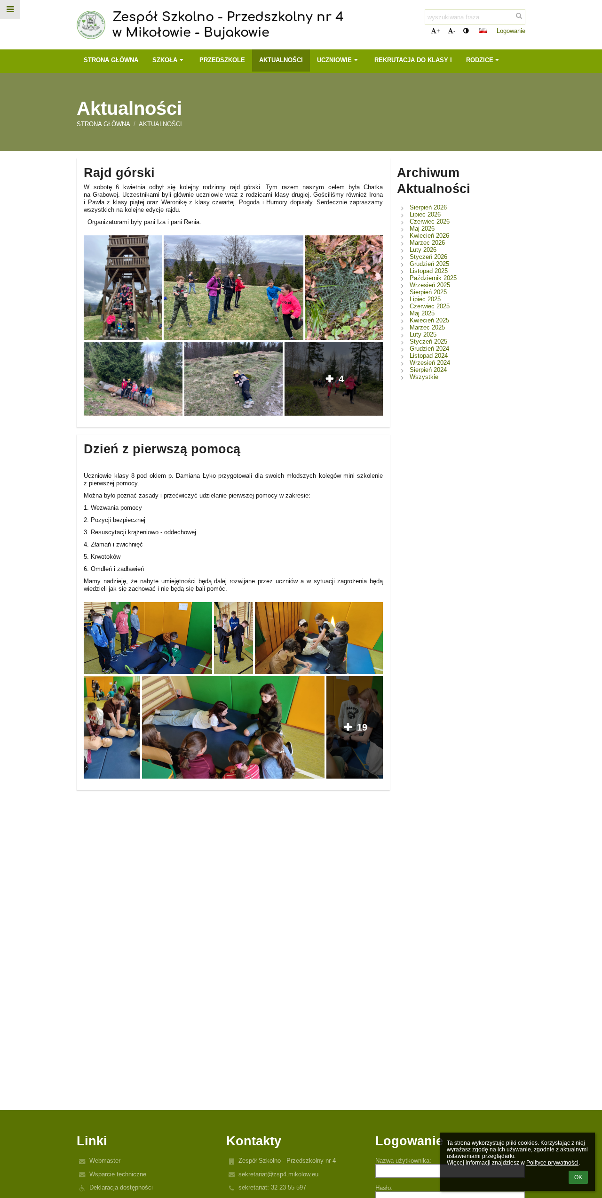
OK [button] (578, 1177)
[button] (466, 31)
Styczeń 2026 (428, 256)
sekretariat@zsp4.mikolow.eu (278, 1174)
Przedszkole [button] (222, 60)
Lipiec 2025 (425, 299)
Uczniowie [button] (334, 60)
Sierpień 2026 (428, 207)
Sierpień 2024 (428, 369)
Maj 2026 (422, 228)
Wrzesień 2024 (430, 362)
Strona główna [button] (111, 60)
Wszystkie (424, 376)
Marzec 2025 (427, 327)
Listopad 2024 (429, 355)
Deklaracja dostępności (121, 1187)
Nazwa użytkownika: (403, 1160)
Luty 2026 (423, 249)
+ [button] (438, 30)
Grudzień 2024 (429, 348)
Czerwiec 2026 (430, 221)
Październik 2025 (433, 277)
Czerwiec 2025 (430, 306)
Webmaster (104, 1160)
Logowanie (511, 30)
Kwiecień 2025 (429, 320)
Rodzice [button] (479, 60)
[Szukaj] (519, 16)
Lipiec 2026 (425, 214)
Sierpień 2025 (428, 292)
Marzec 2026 (427, 242)
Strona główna (103, 124)
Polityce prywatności (552, 1162)
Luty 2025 (423, 334)
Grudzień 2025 (429, 263)
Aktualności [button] (281, 60)
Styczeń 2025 (428, 341)
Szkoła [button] (164, 60)
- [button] (454, 30)
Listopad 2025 (429, 270)
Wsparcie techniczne (117, 1174)
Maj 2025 (422, 313)
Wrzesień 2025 (430, 285)
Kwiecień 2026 (429, 235)
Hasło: (384, 1187)
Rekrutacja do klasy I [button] (413, 60)
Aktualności (160, 124)
